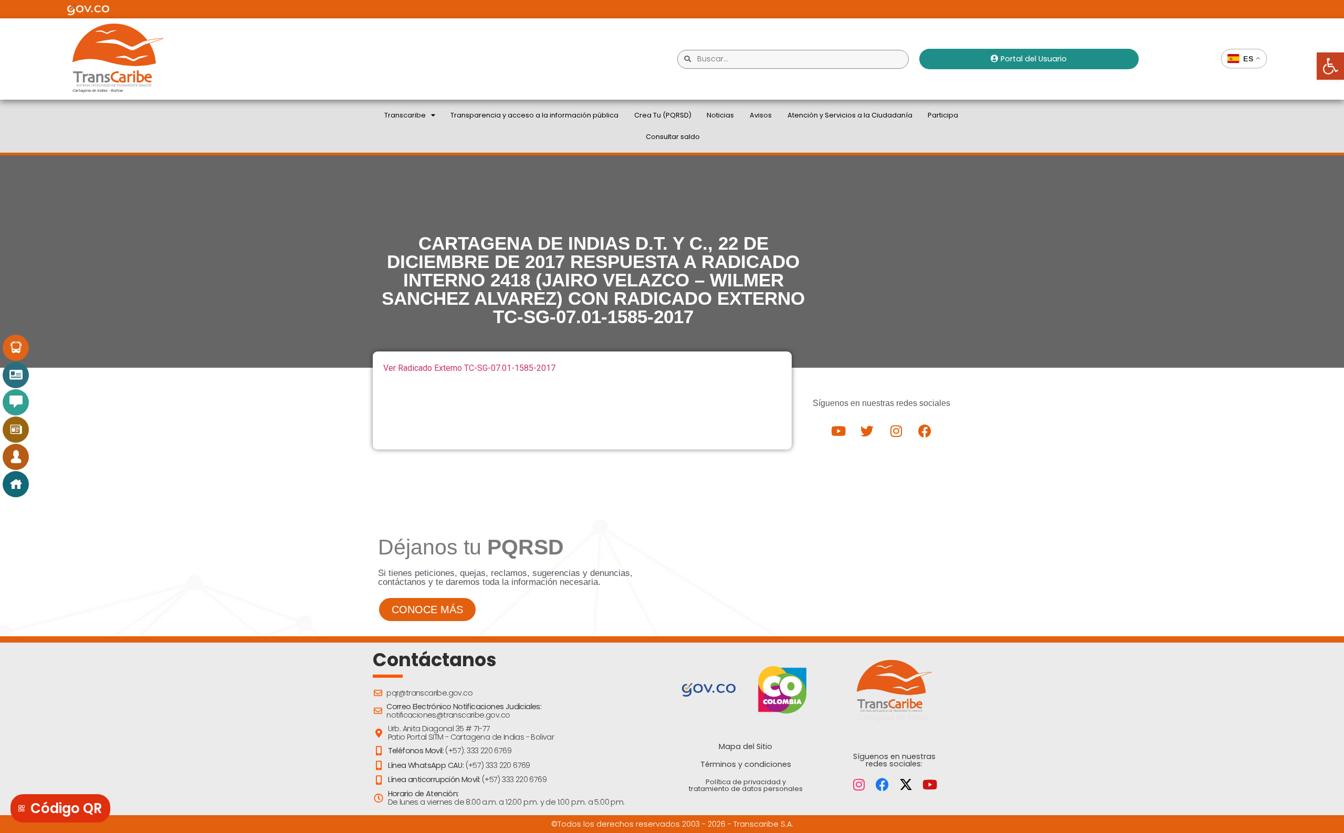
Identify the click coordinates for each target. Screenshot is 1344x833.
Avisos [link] (761, 115)
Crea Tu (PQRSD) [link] (662, 115)
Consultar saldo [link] (673, 136)
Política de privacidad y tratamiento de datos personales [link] (746, 785)
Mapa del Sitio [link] (745, 746)
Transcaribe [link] (405, 115)
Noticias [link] (720, 115)
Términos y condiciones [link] (745, 764)
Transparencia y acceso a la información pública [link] (534, 115)
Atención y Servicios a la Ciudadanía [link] (850, 115)
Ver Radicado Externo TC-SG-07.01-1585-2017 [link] (469, 368)
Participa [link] (943, 115)
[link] (1330, 66)
